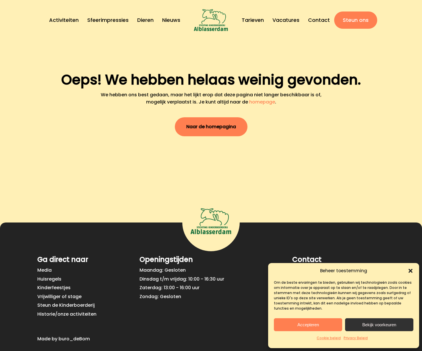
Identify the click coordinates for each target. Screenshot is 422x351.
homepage (262, 102)
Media (44, 270)
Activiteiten (64, 20)
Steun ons (356, 20)
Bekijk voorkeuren (379, 324)
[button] (410, 271)
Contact (319, 20)
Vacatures (285, 20)
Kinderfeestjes (54, 287)
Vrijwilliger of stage (59, 296)
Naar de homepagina (211, 126)
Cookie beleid (329, 337)
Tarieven (253, 20)
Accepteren (308, 324)
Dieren (145, 20)
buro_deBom (74, 338)
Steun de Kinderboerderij (66, 305)
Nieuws (171, 20)
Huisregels (49, 279)
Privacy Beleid (356, 337)
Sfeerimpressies (108, 20)
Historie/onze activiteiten (66, 314)
